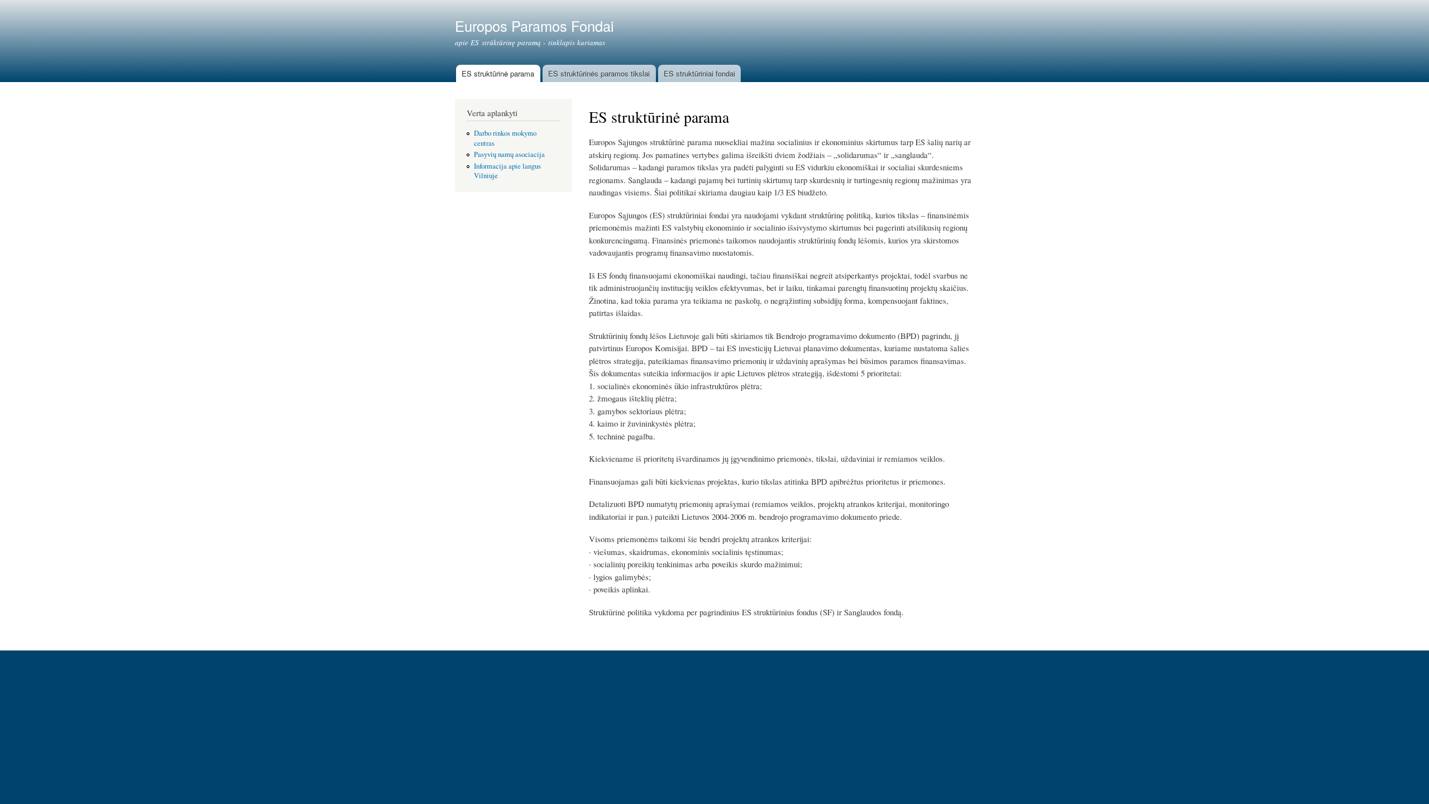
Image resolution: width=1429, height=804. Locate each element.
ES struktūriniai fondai (699, 73)
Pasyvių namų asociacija (509, 154)
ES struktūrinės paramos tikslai (599, 73)
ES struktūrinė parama (498, 73)
